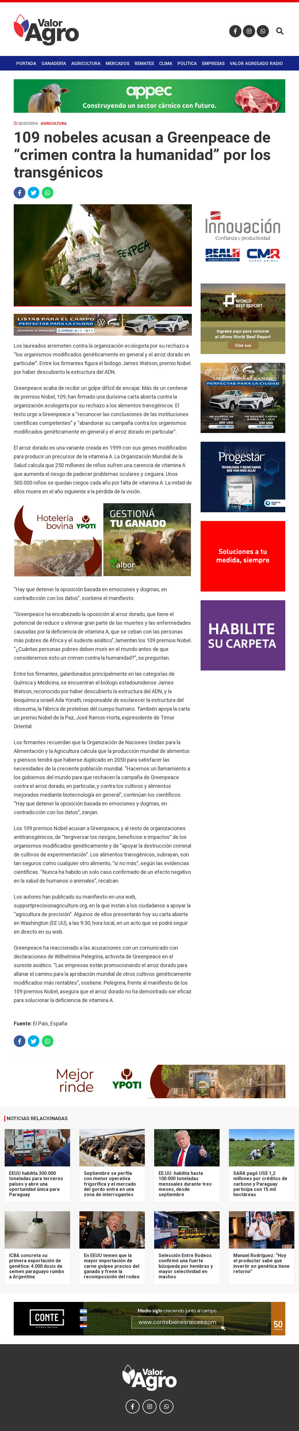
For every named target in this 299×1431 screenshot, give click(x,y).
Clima (165, 63)
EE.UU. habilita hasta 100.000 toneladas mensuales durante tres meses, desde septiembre (185, 1184)
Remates (144, 63)
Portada (26, 63)
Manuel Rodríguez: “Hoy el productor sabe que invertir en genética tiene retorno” (261, 1263)
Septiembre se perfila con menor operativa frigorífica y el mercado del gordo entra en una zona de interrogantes (110, 1184)
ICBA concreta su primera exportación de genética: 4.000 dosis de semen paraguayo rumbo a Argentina (36, 1266)
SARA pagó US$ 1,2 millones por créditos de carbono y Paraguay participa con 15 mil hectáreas (260, 1184)
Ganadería (53, 63)
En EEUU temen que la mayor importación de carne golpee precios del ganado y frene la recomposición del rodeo (112, 1266)
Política (187, 63)
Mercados (117, 63)
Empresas (213, 63)
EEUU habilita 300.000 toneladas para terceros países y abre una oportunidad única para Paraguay (36, 1184)
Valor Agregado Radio (256, 63)
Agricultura (85, 63)
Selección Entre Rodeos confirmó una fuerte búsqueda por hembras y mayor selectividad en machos (186, 1266)
